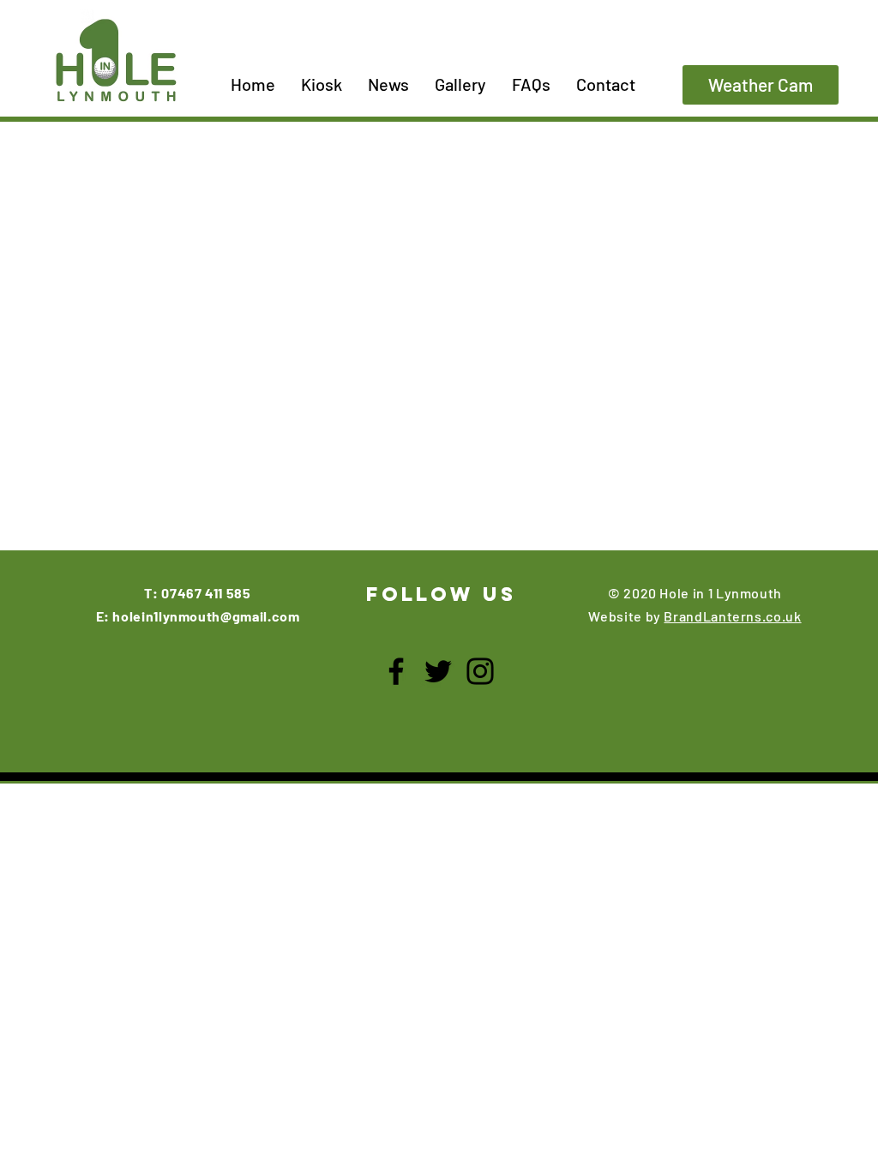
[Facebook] (396, 671)
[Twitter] (438, 671)
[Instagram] (480, 671)
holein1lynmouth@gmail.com (205, 616)
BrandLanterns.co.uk (732, 616)
